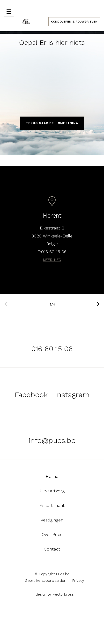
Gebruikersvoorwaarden (45, 580)
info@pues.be (52, 440)
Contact (52, 549)
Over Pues (52, 534)
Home (52, 476)
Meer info (52, 260)
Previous (12, 301)
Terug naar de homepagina (52, 123)
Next (92, 301)
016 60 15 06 (54, 251)
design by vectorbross (55, 594)
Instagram (72, 394)
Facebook (31, 394)
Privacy (78, 580)
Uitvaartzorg (52, 490)
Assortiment (52, 505)
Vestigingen (52, 520)
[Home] (26, 21)
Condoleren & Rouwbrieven (74, 21)
